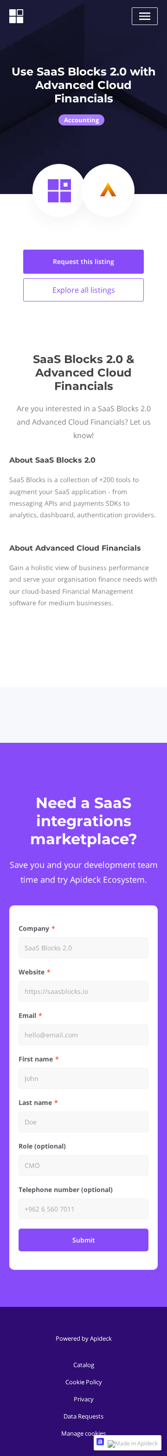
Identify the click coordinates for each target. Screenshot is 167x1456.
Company (34, 928)
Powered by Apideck (84, 1338)
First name (36, 1058)
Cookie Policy (83, 1382)
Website (32, 971)
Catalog (83, 1365)
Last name (35, 1102)
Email (27, 1015)
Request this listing (83, 261)
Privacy (84, 1399)
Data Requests (83, 1416)
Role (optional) (42, 1146)
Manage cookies (83, 1433)
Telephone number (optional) (66, 1189)
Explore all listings (83, 290)
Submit (83, 1240)
